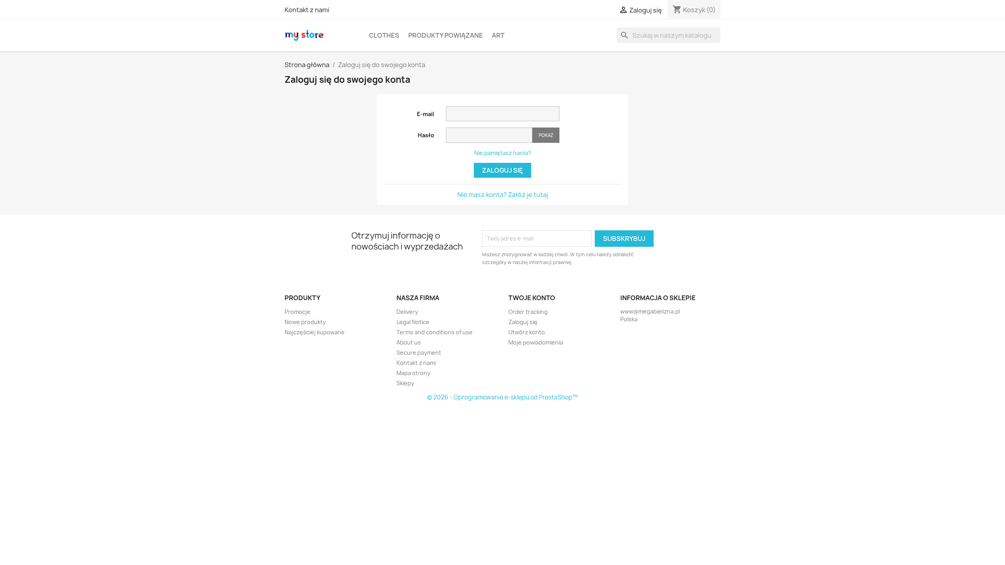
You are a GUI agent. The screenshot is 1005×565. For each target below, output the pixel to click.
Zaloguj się (502, 170)
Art (498, 35)
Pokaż (546, 135)
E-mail (425, 114)
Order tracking (528, 311)
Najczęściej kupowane (315, 332)
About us (409, 342)
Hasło (426, 135)
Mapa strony (413, 373)
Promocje (298, 311)
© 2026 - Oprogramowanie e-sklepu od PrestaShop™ (502, 397)
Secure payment (419, 352)
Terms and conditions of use (435, 332)
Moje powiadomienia (535, 342)
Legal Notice (413, 322)
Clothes (384, 35)
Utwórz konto (526, 332)
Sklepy (405, 383)
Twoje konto (531, 297)
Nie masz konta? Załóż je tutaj (502, 194)
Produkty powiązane (445, 35)
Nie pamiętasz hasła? (502, 153)
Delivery (407, 311)
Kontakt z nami (307, 9)
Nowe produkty (305, 322)
